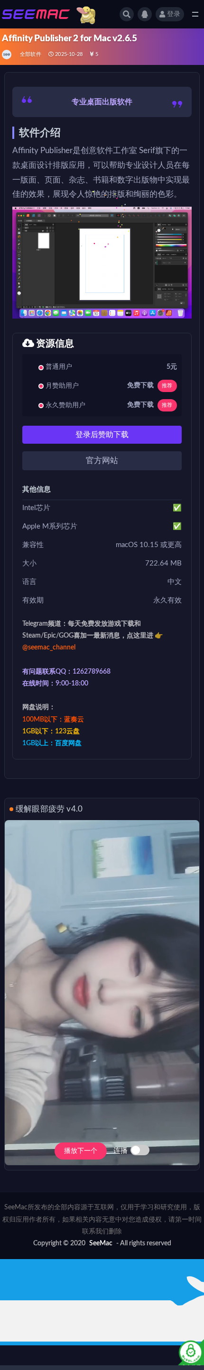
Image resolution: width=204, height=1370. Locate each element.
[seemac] (7, 54)
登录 (173, 14)
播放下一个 (80, 1151)
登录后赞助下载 (102, 434)
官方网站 (102, 461)
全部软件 (30, 54)
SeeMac (100, 1243)
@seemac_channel (48, 647)
